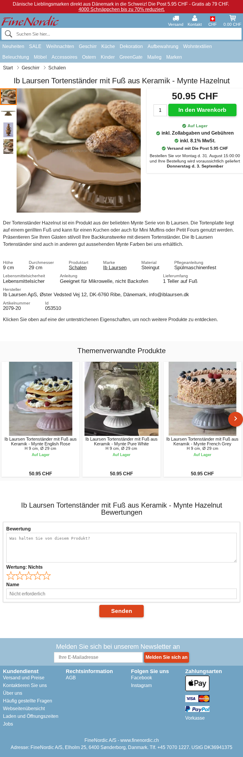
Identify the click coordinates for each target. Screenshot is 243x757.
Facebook (141, 677)
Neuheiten (13, 46)
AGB (71, 677)
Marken (174, 57)
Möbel (40, 57)
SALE (35, 46)
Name (12, 584)
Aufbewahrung (163, 46)
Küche (108, 46)
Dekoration (131, 46)
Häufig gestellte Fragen (27, 700)
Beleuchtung (15, 57)
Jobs (8, 723)
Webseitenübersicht (24, 708)
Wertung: (24, 567)
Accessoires (64, 57)
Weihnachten (60, 46)
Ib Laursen (115, 267)
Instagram (141, 685)
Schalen (78, 267)
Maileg (154, 57)
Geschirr (88, 46)
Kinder (108, 57)
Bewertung (18, 528)
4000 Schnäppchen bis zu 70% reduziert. (122, 9)
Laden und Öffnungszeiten (30, 716)
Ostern (89, 57)
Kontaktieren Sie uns (25, 685)
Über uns (12, 693)
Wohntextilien (197, 46)
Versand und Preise (23, 677)
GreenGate (131, 57)
